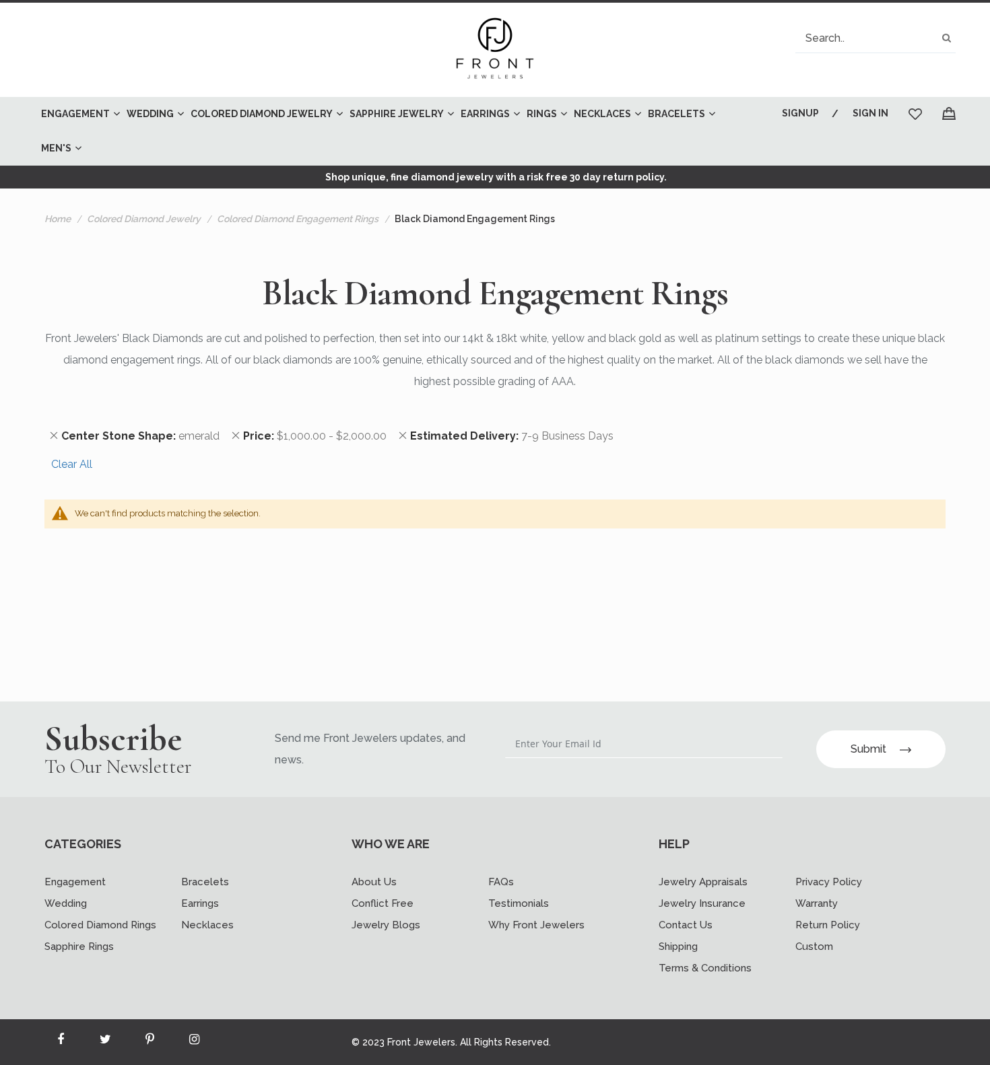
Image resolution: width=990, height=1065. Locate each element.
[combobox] (875, 38)
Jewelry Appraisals (703, 882)
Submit (868, 749)
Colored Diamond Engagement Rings (297, 218)
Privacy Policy (828, 882)
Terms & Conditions (705, 968)
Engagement (75, 882)
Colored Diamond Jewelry (144, 218)
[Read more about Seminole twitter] (105, 1042)
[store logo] (495, 49)
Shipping (678, 946)
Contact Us (686, 925)
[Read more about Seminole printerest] (149, 1042)
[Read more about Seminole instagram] (194, 1042)
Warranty (816, 903)
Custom (814, 946)
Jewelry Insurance (702, 903)
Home (57, 218)
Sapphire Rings (79, 946)
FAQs (501, 882)
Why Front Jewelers (536, 925)
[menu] (391, 131)
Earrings (200, 903)
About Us (374, 882)
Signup (800, 113)
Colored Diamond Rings (100, 925)
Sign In (870, 113)
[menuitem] (77, 114)
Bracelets (205, 882)
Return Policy (827, 925)
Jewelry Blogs (386, 925)
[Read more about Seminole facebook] (60, 1042)
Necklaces (207, 925)
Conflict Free (383, 903)
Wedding (65, 903)
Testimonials (518, 903)
